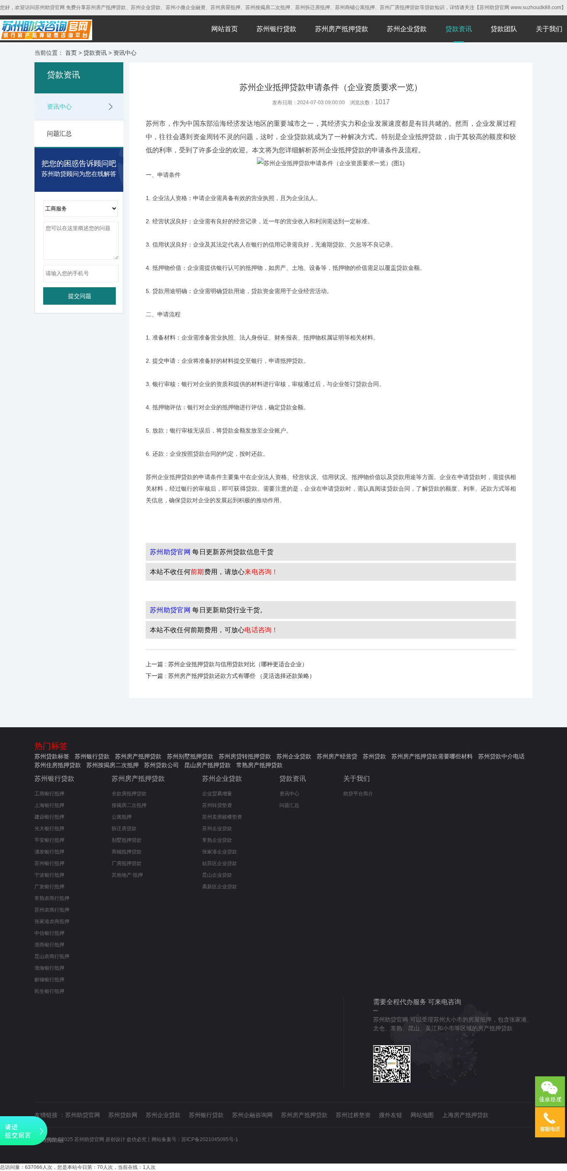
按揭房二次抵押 (129, 805)
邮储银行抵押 (49, 980)
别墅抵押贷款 (127, 840)
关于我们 (549, 28)
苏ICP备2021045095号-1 (209, 1139)
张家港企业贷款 (219, 852)
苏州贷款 (374, 756)
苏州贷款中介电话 (501, 756)
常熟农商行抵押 (51, 898)
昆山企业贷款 (217, 875)
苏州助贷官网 (82, 1115)
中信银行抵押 (49, 933)
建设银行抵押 (49, 817)
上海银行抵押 (49, 805)
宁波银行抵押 (49, 875)
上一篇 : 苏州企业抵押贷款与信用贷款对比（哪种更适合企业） (227, 664)
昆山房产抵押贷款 (207, 765)
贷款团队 (504, 28)
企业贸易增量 (217, 794)
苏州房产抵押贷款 (341, 28)
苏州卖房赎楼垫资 (222, 817)
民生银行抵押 (49, 991)
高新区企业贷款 (219, 887)
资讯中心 (125, 52)
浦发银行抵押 (49, 852)
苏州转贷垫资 (217, 805)
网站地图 (422, 1115)
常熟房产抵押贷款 (259, 765)
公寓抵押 (122, 817)
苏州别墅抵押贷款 (190, 756)
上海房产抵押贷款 (465, 1115)
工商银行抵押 (49, 794)
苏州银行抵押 (49, 863)
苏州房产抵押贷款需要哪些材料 (432, 756)
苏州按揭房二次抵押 (112, 765)
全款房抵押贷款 (129, 794)
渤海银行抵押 (49, 968)
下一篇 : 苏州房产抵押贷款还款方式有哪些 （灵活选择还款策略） (230, 675)
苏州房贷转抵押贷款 (245, 756)
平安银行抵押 (49, 840)
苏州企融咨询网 (252, 1115)
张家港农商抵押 (51, 921)
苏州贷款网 (122, 1115)
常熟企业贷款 (217, 840)
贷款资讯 (458, 28)
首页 (71, 52)
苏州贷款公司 (161, 765)
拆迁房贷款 (124, 828)
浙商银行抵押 (49, 945)
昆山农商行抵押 (51, 956)
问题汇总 (59, 133)
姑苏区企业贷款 (219, 863)
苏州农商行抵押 (51, 910)
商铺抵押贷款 (127, 852)
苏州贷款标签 (51, 756)
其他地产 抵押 (127, 875)
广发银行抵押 (49, 887)
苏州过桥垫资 (353, 1115)
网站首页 (224, 28)
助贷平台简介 (358, 794)
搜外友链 (390, 1115)
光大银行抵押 (49, 828)
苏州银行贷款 (276, 28)
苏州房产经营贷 (337, 756)
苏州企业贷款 (407, 28)
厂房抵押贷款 (127, 863)
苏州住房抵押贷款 (57, 765)
